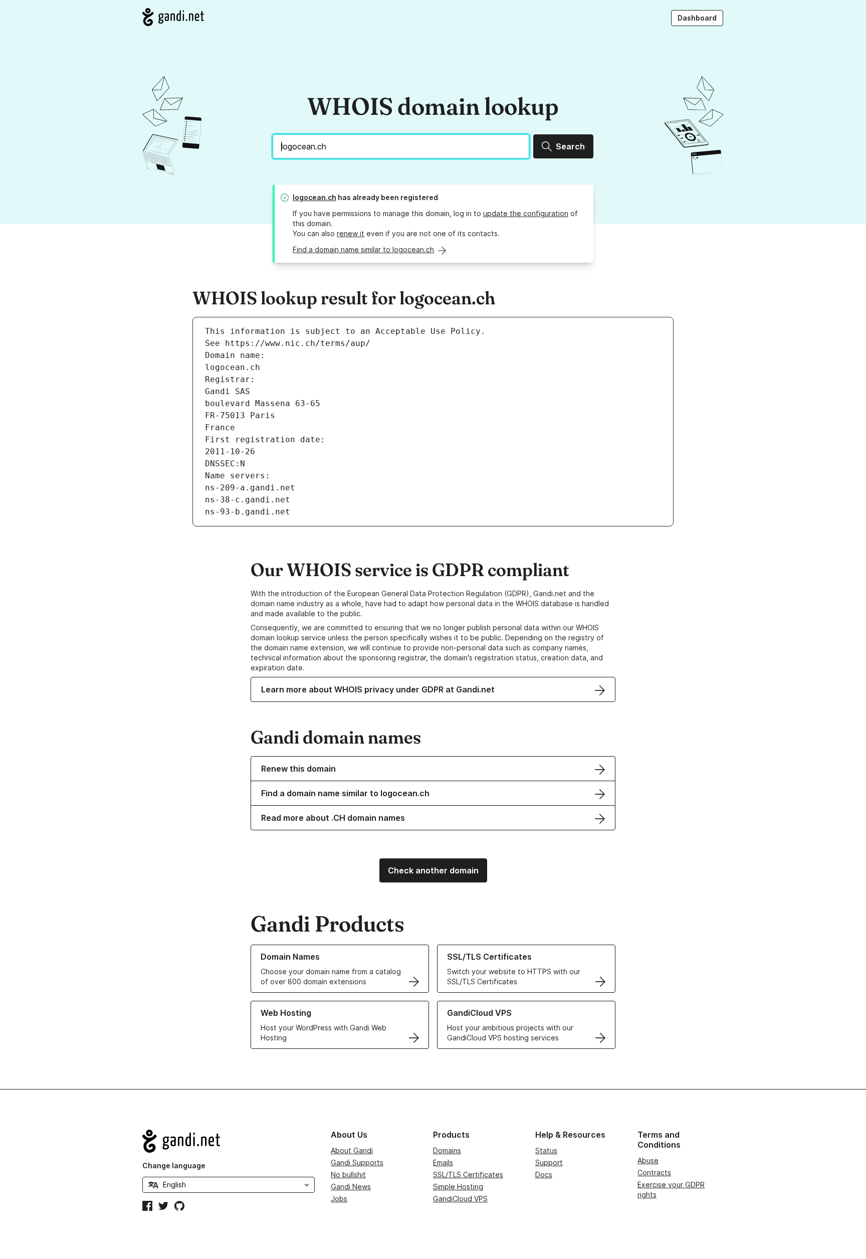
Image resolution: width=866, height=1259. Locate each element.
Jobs (339, 1198)
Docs (543, 1174)
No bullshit (348, 1174)
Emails (443, 1162)
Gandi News (351, 1186)
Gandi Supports (357, 1162)
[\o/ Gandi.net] (228, 1141)
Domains (447, 1150)
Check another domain (433, 870)
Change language (173, 1165)
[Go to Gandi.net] (173, 17)
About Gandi (352, 1150)
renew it (350, 233)
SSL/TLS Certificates (468, 1174)
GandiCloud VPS (460, 1198)
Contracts (654, 1172)
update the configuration (525, 213)
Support (549, 1162)
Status (546, 1150)
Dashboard (697, 18)
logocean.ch (314, 197)
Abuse (648, 1160)
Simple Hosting (458, 1186)
